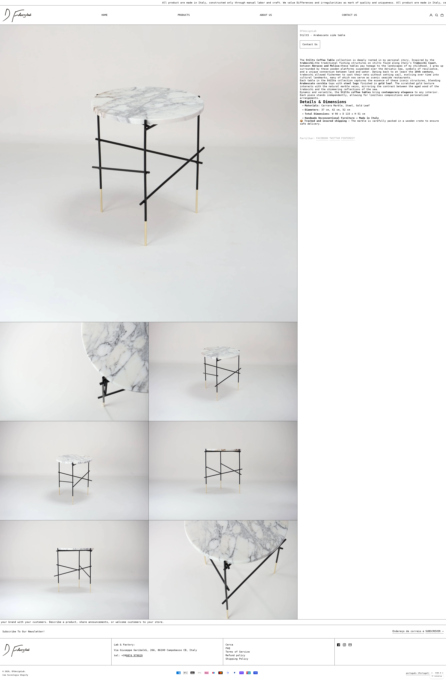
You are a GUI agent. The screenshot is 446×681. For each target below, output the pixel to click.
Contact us (349, 15)
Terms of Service (238, 651)
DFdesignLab (308, 31)
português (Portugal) (418, 673)
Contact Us (310, 44)
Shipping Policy (237, 658)
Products (184, 15)
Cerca (229, 644)
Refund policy (235, 655)
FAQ (228, 648)
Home (105, 15)
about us (266, 15)
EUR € (438, 673)
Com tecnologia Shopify (15, 675)
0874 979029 (134, 655)
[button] (436, 15)
